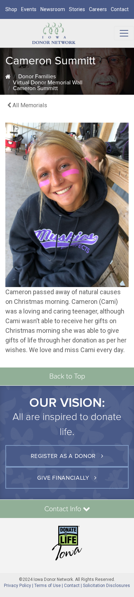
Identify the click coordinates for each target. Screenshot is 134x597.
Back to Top (67, 376)
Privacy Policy (17, 585)
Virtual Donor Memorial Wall (48, 82)
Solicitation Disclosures (106, 585)
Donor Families (37, 76)
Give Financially (64, 478)
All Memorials (29, 105)
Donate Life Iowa (67, 543)
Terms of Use (47, 585)
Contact (120, 9)
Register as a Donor (64, 456)
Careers (98, 9)
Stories (77, 9)
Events (28, 9)
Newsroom (52, 9)
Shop (11, 9)
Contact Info (63, 509)
